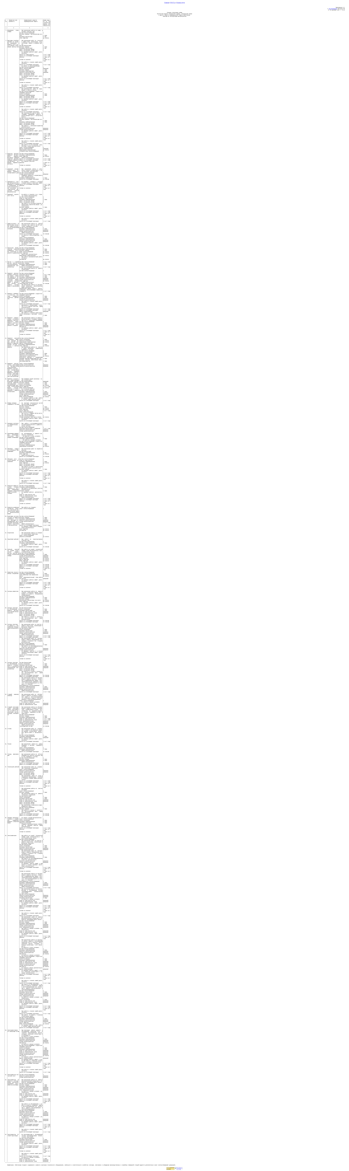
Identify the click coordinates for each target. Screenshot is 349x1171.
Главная (166, 2)
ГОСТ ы (172, 2)
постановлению (333, 8)
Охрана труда (180, 2)
